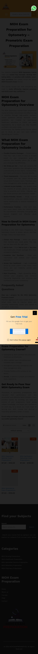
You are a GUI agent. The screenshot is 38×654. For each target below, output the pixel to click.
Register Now (19, 332)
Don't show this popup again (20, 340)
